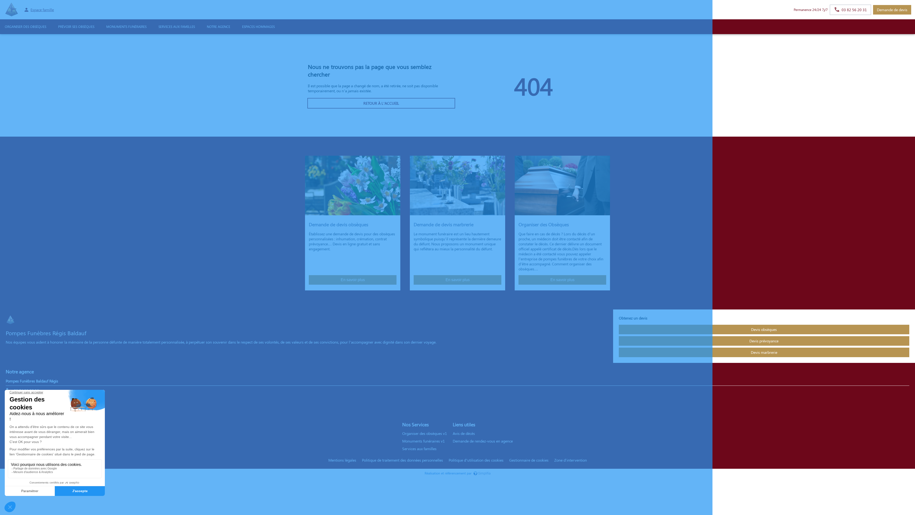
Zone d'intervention (570, 460)
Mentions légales (342, 460)
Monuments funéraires (126, 26)
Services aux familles (419, 448)
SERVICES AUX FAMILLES (176, 26)
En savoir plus (353, 280)
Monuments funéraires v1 (423, 440)
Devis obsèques (764, 329)
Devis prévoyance (763, 340)
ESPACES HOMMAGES (258, 26)
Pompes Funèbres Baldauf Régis (32, 380)
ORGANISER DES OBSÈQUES (25, 26)
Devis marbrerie (764, 352)
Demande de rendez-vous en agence (483, 440)
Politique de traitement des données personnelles (402, 460)
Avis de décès (464, 433)
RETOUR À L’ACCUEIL (381, 103)
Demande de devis (892, 9)
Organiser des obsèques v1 (424, 433)
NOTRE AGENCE (218, 26)
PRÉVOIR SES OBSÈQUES (76, 26)
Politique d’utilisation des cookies (476, 460)
